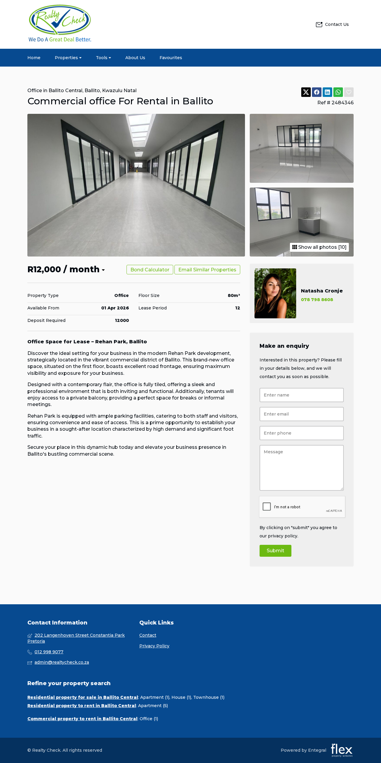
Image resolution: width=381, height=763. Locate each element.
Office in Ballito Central (54, 90)
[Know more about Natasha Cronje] (302, 293)
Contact (147, 635)
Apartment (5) (153, 705)
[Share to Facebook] (316, 92)
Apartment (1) (154, 697)
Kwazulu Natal (119, 90)
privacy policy (282, 536)
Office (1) (149, 718)
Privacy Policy (154, 646)
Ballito (92, 90)
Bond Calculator (149, 270)
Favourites (171, 57)
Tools (102, 57)
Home (33, 57)
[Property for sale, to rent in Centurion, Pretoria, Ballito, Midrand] (60, 24)
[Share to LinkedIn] (327, 92)
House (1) (181, 697)
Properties (67, 57)
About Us (135, 57)
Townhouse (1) (208, 697)
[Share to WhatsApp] (338, 92)
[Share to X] (306, 92)
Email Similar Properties (207, 270)
